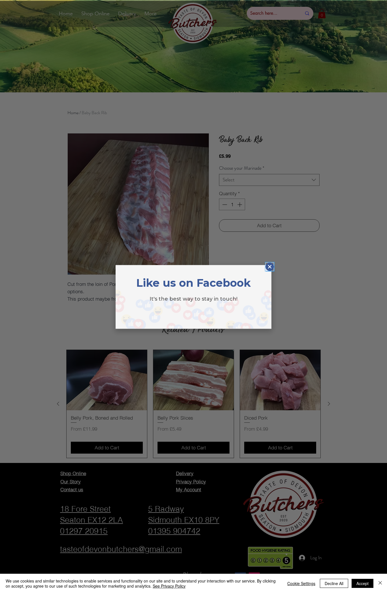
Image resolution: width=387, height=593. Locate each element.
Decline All (334, 583)
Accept (362, 583)
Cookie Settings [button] (301, 583)
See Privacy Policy (169, 586)
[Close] (380, 583)
